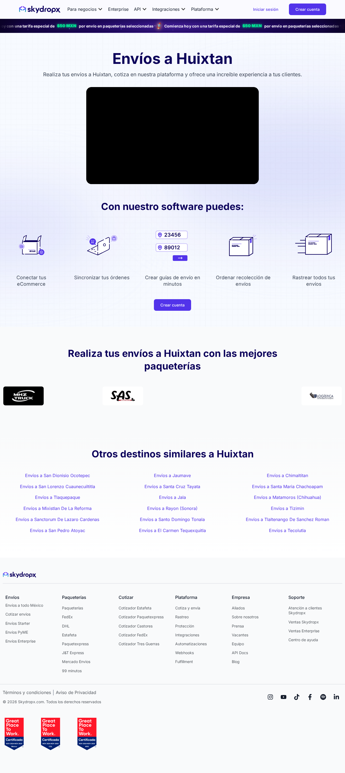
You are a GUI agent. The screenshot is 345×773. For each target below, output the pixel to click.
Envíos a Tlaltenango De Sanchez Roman (287, 519)
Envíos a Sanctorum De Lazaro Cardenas (57, 519)
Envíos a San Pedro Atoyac (57, 530)
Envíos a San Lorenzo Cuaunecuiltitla (57, 486)
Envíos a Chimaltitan (287, 475)
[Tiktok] (297, 697)
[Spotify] (323, 697)
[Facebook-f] (310, 697)
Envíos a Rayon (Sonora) (172, 508)
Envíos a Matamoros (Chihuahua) (287, 497)
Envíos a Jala (172, 497)
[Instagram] (270, 697)
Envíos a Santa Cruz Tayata (172, 486)
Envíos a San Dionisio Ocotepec (57, 475)
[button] (85, 9)
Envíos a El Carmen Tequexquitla (172, 530)
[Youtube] (283, 697)
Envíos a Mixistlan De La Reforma (57, 508)
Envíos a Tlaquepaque (57, 497)
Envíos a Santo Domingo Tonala (172, 519)
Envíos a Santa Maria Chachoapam (287, 486)
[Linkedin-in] (336, 697)
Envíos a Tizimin (287, 508)
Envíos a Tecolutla (287, 530)
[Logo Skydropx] (40, 9)
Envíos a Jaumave (172, 475)
